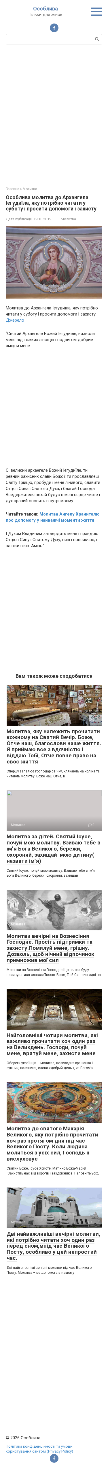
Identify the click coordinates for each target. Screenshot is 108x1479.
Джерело (15, 320)
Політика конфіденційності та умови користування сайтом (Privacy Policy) (39, 1449)
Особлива (45, 9)
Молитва (68, 219)
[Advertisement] (54, 114)
